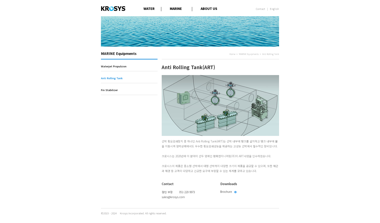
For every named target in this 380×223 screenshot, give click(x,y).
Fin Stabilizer (109, 90)
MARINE (176, 8)
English (274, 8)
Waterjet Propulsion (113, 66)
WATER (149, 8)
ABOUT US (209, 8)
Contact (260, 8)
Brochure (226, 192)
